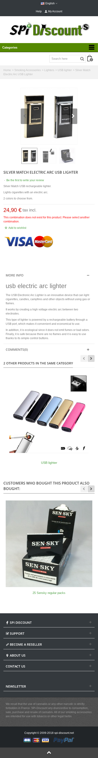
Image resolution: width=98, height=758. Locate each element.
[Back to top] (49, 753)
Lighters (49, 70)
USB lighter (65, 70)
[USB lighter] (49, 413)
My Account (55, 11)
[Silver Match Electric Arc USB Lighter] (49, 116)
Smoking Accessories (27, 70)
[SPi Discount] (49, 29)
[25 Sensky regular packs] (49, 543)
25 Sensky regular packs (49, 593)
